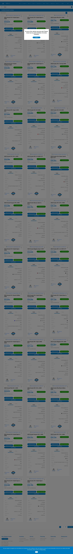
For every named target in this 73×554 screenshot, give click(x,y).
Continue (36, 37)
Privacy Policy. (43, 549)
